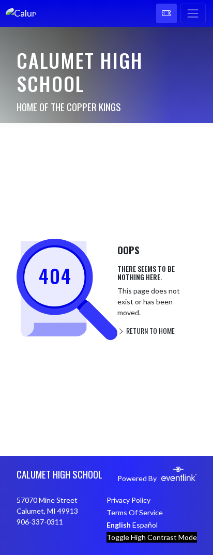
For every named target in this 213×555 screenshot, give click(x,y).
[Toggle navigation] (193, 13)
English (118, 524)
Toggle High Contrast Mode (151, 537)
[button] (166, 13)
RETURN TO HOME (150, 330)
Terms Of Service (134, 512)
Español (145, 524)
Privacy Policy (128, 500)
